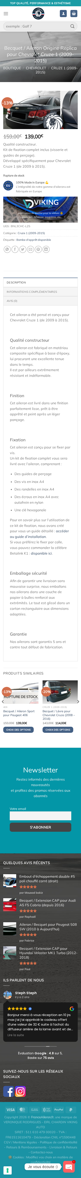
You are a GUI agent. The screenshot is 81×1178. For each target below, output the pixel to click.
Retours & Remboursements (26, 1147)
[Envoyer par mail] (30, 249)
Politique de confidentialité (58, 1142)
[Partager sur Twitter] (22, 249)
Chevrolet (36, 68)
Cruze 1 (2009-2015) (57, 70)
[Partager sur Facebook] (15, 249)
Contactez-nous (42, 1152)
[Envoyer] (72, 26)
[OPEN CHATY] (69, 1167)
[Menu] (5, 13)
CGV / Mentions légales (20, 1142)
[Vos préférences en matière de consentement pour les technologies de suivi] (7, 1170)
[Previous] (3, 710)
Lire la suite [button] (16, 1035)
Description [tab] (16, 282)
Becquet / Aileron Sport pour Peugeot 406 (19, 713)
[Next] (78, 710)
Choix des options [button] (58, 729)
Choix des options (18, 729)
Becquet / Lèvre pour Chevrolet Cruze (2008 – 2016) (59, 714)
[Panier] (73, 13)
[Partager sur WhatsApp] (7, 249)
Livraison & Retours (63, 1147)
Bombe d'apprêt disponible (33, 239)
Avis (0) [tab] (12, 301)
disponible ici (41, 553)
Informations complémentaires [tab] (32, 291)
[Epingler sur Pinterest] (38, 249)
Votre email (18, 809)
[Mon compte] (63, 13)
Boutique (12, 68)
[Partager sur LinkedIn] (46, 249)
